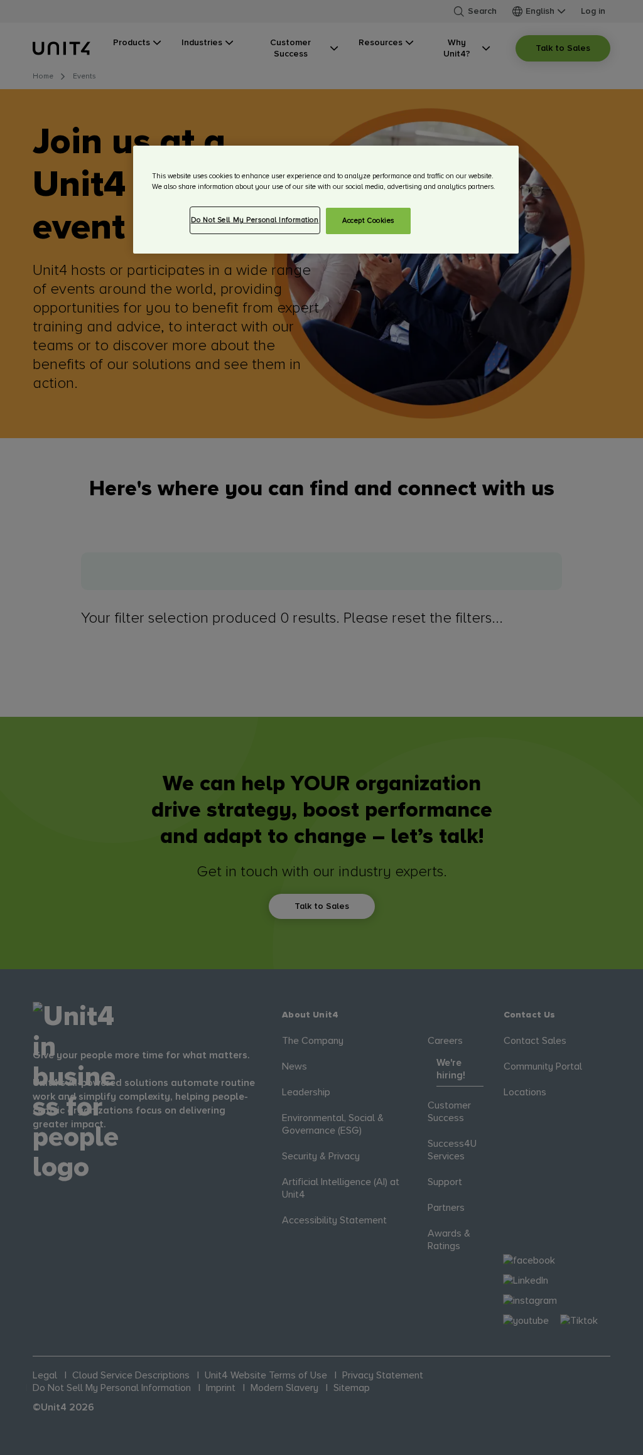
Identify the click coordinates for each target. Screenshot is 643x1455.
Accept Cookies (368, 221)
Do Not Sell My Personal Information (255, 220)
